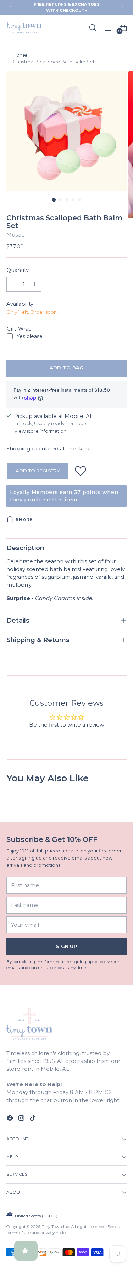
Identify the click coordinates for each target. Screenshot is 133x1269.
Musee (15, 235)
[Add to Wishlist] (80, 470)
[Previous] (10, 7)
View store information (40, 431)
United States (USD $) (36, 1215)
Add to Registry (38, 470)
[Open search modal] (92, 28)
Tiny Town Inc (55, 1226)
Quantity (17, 270)
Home (20, 55)
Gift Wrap (19, 329)
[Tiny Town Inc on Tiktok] (33, 1119)
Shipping (18, 449)
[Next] (122, 7)
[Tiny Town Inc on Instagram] (22, 1119)
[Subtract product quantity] (13, 284)
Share (24, 519)
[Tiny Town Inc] (24, 27)
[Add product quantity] (34, 284)
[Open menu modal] (107, 28)
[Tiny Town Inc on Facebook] (10, 1119)
